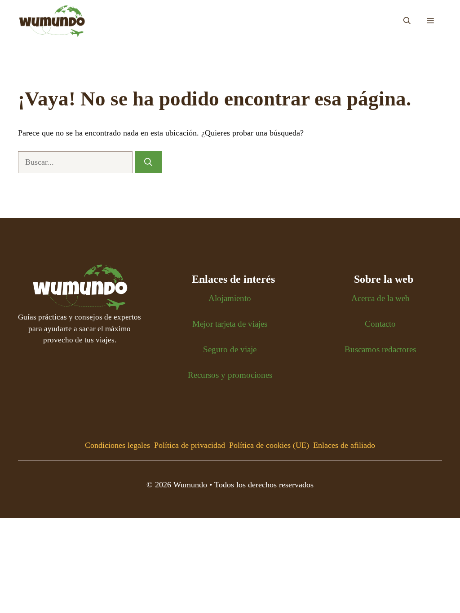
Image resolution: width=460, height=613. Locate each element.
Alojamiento (229, 298)
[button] (407, 21)
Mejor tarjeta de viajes (229, 323)
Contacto (380, 323)
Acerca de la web (380, 298)
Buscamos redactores (380, 349)
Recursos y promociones (230, 375)
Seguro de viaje (230, 349)
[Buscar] (148, 162)
